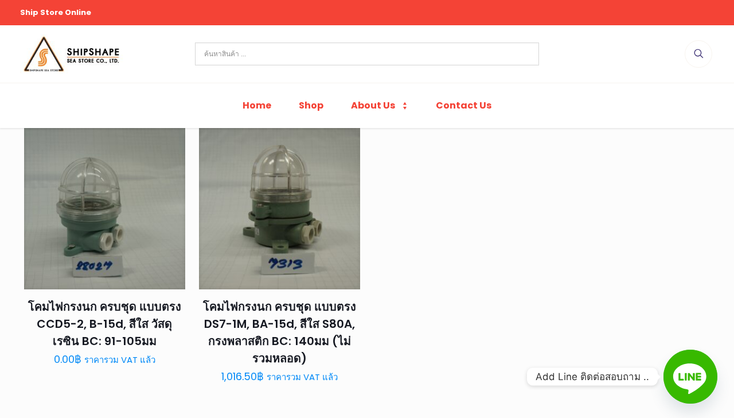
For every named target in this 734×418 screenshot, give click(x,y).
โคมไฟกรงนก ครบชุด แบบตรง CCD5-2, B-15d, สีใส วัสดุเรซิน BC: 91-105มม (104, 324)
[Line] (690, 377)
